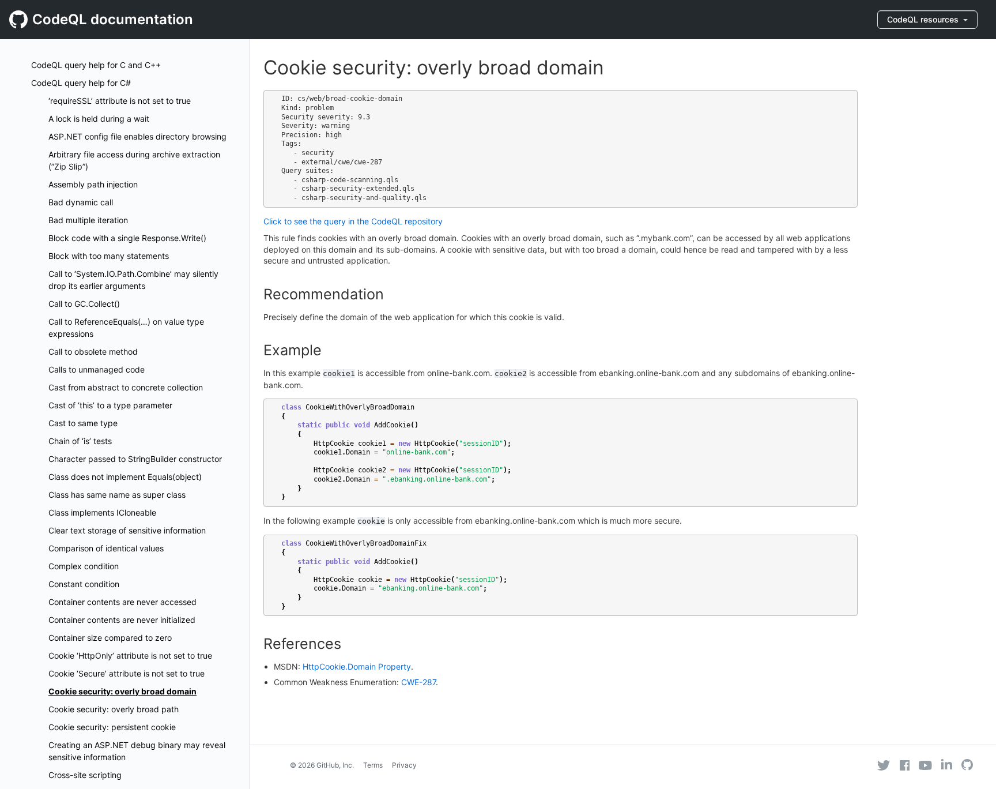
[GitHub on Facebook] (905, 765)
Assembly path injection (93, 184)
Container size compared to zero (110, 638)
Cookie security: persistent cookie (112, 727)
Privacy (404, 765)
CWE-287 (418, 682)
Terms (373, 765)
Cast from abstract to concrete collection (125, 387)
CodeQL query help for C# (81, 83)
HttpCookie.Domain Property (357, 666)
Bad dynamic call (80, 202)
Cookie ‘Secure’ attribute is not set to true (126, 673)
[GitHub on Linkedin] (946, 764)
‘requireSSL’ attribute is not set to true (119, 101)
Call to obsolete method (93, 351)
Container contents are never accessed (122, 602)
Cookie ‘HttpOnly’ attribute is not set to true (130, 655)
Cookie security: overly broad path (113, 709)
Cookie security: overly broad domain (122, 691)
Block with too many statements (108, 256)
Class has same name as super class (117, 494)
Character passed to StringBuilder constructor (135, 459)
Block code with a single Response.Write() (127, 238)
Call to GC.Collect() (84, 304)
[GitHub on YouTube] (925, 765)
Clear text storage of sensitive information (127, 530)
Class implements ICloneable (102, 512)
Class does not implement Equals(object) (125, 477)
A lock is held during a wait (98, 118)
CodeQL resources (924, 19)
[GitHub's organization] (967, 766)
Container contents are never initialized (121, 620)
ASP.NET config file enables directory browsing (137, 136)
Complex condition (83, 566)
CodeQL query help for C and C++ (96, 65)
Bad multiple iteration (88, 220)
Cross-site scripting (85, 775)
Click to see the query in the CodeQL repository (353, 221)
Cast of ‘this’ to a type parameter (110, 405)
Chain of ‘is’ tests (80, 441)
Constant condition (83, 584)
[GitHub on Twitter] (883, 765)
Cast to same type (83, 423)
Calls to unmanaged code (96, 369)
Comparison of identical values (106, 548)
